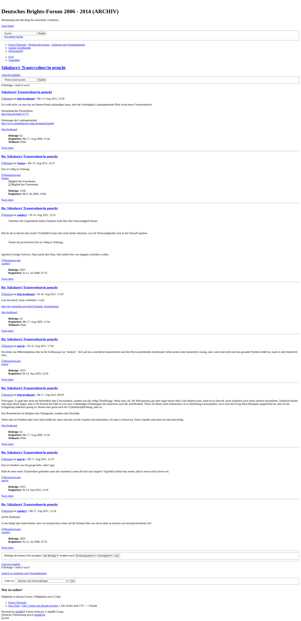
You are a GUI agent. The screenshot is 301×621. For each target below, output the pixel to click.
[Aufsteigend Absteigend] (108, 555)
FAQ (11, 56)
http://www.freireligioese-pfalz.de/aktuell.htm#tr (27, 123)
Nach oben (7, 147)
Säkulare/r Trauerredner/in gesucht (33, 67)
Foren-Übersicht (17, 44)
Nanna (21, 163)
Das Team (14, 605)
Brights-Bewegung (39, 44)
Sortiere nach (67, 555)
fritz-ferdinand (25, 98)
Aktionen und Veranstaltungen (68, 44)
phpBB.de (39, 614)
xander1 (22, 215)
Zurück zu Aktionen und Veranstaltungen (24, 573)
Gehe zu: (9, 580)
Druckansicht (15, 51)
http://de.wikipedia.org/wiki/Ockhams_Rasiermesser (30, 306)
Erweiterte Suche (13, 36)
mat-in (21, 346)
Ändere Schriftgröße (19, 47)
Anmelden (14, 60)
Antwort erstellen (10, 74)
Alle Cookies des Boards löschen (40, 605)
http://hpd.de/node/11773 (15, 114)
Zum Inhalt (7, 25)
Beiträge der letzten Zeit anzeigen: (23, 555)
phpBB (19, 611)
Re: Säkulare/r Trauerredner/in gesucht (29, 156)
